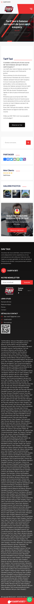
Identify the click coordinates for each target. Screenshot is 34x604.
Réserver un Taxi (17, 125)
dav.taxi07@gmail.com (12, 316)
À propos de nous (6, 302)
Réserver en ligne (6, 304)
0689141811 (8, 319)
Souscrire (27, 282)
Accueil (17, 30)
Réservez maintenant (17, 230)
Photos (3, 307)
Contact (3, 310)
